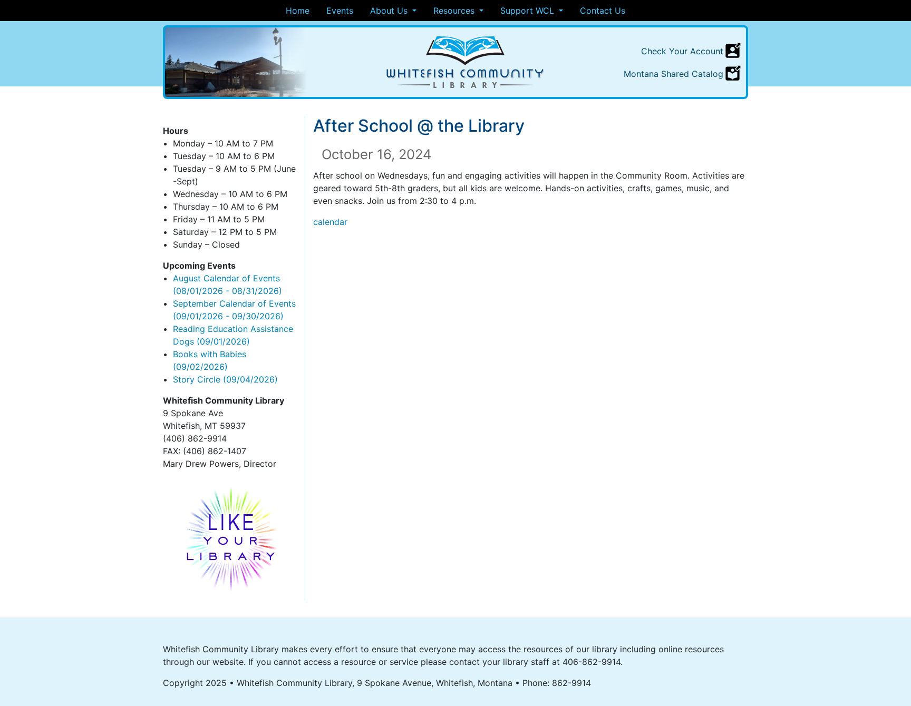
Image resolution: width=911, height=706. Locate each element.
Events (339, 10)
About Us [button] (390, 10)
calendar (330, 222)
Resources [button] (455, 10)
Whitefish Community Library (465, 62)
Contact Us (602, 10)
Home (297, 10)
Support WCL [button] (528, 10)
